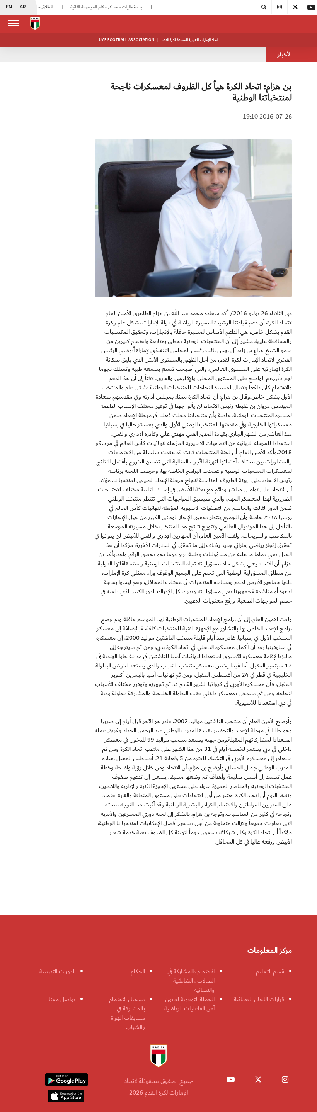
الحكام (138, 971)
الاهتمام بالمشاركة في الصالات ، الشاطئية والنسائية (191, 980)
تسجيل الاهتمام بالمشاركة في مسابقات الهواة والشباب (127, 1013)
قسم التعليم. (269, 971)
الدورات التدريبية (57, 971)
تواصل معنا (62, 999)
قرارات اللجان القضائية (259, 999)
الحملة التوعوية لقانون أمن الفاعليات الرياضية (189, 1004)
